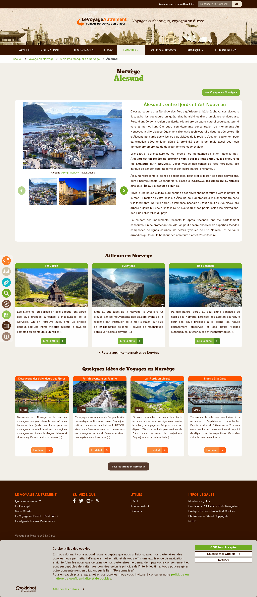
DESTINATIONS (50, 50)
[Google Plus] (90, 501)
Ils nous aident (140, 506)
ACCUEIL (24, 50)
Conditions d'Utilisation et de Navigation (213, 506)
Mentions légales (199, 501)
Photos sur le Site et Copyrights (208, 516)
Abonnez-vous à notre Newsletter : (178, 4)
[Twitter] (82, 501)
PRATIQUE (195, 50)
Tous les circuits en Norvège (128, 466)
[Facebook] (75, 501)
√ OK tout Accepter (223, 547)
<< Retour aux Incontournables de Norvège (128, 352)
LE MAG (108, 50)
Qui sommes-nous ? (28, 501)
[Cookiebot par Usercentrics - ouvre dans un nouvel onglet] (26, 589)
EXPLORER (130, 50)
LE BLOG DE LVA (226, 50)
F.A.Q (134, 501)
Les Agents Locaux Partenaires (35, 521)
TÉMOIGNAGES (84, 50)
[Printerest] (98, 501)
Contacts (136, 511)
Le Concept (22, 506)
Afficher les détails (66, 589)
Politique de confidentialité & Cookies (211, 511)
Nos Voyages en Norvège (221, 92)
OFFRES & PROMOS (163, 50)
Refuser (223, 560)
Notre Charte (23, 511)
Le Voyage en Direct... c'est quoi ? (36, 516)
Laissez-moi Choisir (221, 553)
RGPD (192, 521)
